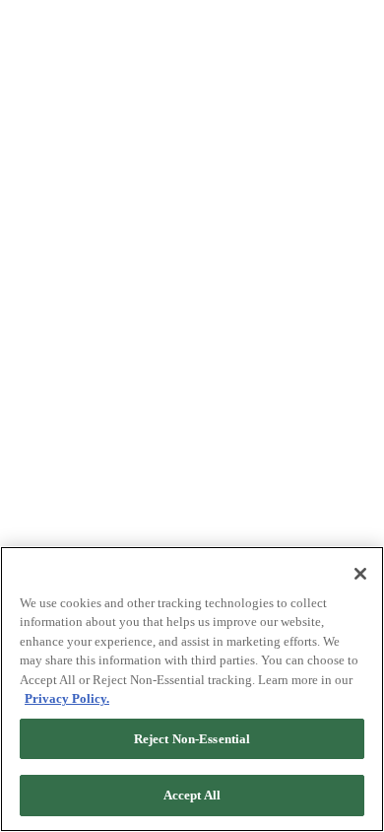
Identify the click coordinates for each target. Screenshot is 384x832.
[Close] (360, 573)
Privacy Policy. (67, 698)
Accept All (192, 795)
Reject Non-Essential (192, 738)
